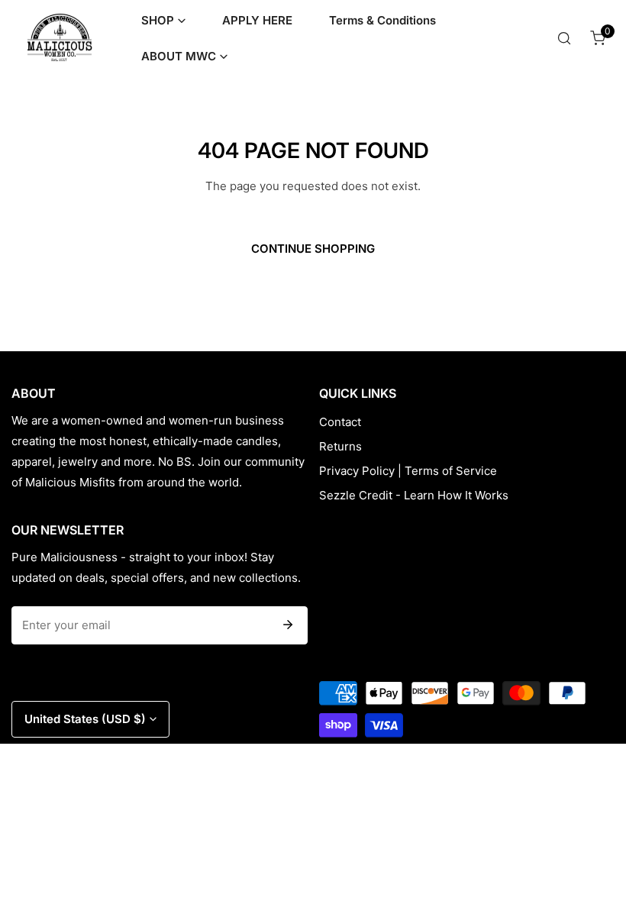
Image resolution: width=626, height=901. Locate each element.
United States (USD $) (85, 719)
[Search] (564, 38)
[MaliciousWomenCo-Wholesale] (59, 38)
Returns (340, 446)
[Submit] (287, 624)
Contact (340, 422)
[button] (163, 20)
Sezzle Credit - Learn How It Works (413, 495)
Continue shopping (313, 248)
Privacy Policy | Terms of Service (408, 470)
